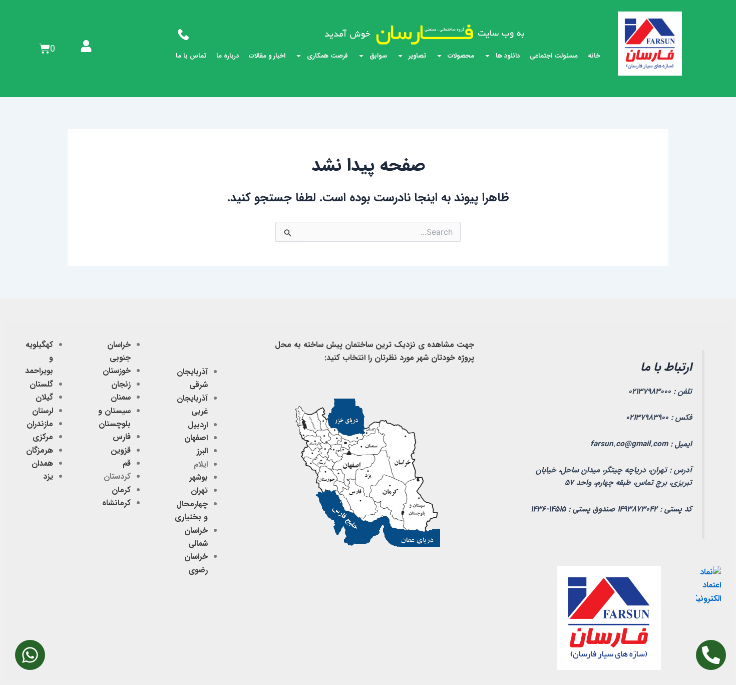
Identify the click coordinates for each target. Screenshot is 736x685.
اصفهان (196, 438)
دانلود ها (508, 56)
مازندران (40, 424)
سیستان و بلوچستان (114, 417)
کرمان (121, 490)
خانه (594, 56)
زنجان (121, 384)
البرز (202, 451)
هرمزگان (39, 450)
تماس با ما (191, 56)
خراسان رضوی (196, 563)
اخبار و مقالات (267, 56)
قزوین (121, 450)
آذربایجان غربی (192, 405)
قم (127, 463)
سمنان (121, 397)
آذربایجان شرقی (192, 378)
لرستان (42, 411)
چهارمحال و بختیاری (191, 510)
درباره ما (227, 56)
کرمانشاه (116, 503)
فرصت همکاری (327, 56)
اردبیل (198, 425)
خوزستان (117, 371)
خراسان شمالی (196, 537)
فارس (122, 437)
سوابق (378, 56)
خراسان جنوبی (119, 351)
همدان (42, 463)
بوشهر (198, 477)
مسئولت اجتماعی (554, 56)
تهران (199, 490)
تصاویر (417, 56)
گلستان (41, 384)
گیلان (44, 397)
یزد (48, 476)
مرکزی (43, 437)
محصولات (461, 56)
